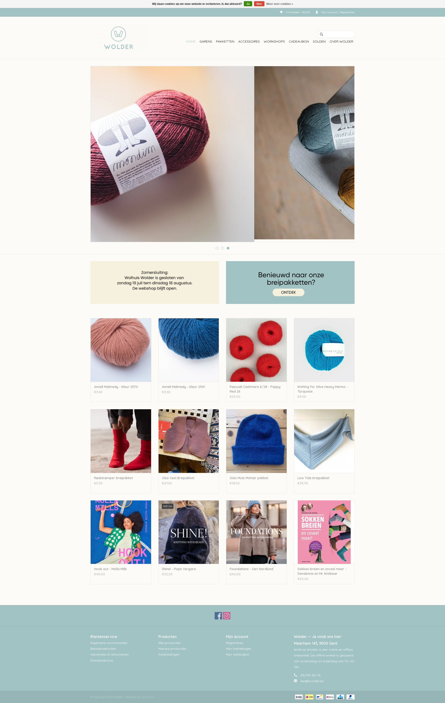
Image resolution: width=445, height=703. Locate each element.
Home (191, 41)
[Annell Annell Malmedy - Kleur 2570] (120, 350)
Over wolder (341, 41)
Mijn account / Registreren (338, 12)
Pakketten (225, 41)
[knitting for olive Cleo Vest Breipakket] (188, 441)
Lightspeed (147, 697)
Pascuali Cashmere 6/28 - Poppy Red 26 (255, 389)
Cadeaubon (299, 41)
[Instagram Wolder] (226, 615)
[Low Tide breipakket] (324, 441)
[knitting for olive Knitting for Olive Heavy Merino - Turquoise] (324, 350)
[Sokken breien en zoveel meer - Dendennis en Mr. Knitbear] (324, 532)
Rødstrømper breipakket (113, 478)
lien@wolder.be (312, 681)
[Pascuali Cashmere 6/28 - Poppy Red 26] (256, 350)
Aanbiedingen (168, 654)
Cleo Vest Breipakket (178, 478)
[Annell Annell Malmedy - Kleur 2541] (188, 350)
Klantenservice (101, 660)
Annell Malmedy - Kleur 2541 (183, 387)
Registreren (234, 643)
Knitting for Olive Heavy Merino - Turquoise (323, 389)
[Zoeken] (320, 34)
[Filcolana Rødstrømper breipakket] (120, 441)
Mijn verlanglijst (237, 654)
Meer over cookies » (279, 4)
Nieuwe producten (172, 649)
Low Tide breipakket (313, 478)
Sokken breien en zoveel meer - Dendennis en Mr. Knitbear (322, 571)
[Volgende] (345, 154)
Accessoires (249, 41)
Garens (206, 41)
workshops (274, 41)
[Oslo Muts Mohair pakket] (256, 441)
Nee (259, 4)
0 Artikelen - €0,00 (298, 12)
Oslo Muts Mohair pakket (249, 478)
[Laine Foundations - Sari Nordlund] (256, 532)
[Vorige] (99, 154)
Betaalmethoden (103, 649)
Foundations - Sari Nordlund (251, 569)
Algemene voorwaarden (108, 643)
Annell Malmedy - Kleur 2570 (116, 387)
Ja (248, 4)
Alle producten (169, 643)
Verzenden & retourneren (109, 654)
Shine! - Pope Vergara (179, 569)
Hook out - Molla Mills (110, 569)
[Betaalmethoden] (298, 696)
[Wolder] (118, 38)
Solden (319, 41)
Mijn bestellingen (238, 649)
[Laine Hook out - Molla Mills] (120, 532)
